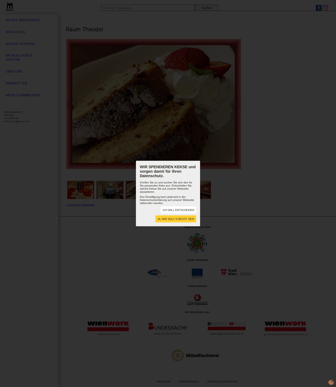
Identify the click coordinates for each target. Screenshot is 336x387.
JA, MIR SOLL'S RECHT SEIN (175, 219)
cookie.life (331, 382)
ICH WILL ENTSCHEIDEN (178, 210)
